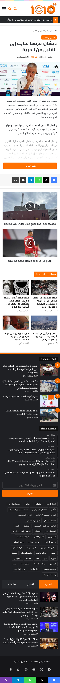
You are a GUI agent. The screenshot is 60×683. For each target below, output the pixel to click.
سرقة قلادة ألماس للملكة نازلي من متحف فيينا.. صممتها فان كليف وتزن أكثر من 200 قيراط (16, 302)
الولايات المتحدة (23, 536)
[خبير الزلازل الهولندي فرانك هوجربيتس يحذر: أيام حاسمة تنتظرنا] (16, 323)
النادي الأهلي (39, 536)
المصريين (52, 536)
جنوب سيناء (31, 547)
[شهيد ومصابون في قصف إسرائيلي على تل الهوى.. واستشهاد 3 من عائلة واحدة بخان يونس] (44, 287)
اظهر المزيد (30, 165)
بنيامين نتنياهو (33, 542)
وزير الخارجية (19, 569)
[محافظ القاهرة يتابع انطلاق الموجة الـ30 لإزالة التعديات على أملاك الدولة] (49, 643)
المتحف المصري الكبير (22, 531)
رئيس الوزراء (26, 553)
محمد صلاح (25, 564)
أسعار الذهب (51, 504)
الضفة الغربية (50, 531)
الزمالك (27, 526)
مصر (14, 564)
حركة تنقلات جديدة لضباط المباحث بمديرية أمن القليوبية (21, 412)
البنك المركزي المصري (18, 509)
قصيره (28, 558)
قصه (37, 558)
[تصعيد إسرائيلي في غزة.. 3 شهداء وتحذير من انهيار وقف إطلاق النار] (44, 323)
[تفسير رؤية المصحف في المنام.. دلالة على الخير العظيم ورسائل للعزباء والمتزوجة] (49, 370)
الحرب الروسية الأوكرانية (46, 515)
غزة (45, 558)
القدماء (38, 531)
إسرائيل (28, 504)
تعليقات (12, 584)
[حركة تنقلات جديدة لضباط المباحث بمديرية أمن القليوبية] (49, 415)
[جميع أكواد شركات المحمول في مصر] (49, 401)
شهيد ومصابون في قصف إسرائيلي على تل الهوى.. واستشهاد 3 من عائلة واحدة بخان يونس (45, 302)
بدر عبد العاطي (50, 542)
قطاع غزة (17, 558)
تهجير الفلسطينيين (48, 547)
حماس (53, 553)
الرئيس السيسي (33, 520)
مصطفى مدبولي (49, 569)
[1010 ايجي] (44, 8)
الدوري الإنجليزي (25, 515)
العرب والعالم (39, 30)
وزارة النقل (34, 569)
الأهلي (53, 509)
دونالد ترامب (41, 553)
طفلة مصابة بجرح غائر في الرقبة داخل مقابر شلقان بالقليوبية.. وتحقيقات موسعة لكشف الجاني (20, 384)
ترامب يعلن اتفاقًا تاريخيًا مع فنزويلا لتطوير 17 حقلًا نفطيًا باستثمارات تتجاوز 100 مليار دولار (21, 627)
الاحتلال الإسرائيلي (39, 509)
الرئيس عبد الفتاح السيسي (45, 526)
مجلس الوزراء (39, 564)
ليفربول (53, 564)
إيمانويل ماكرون (14, 504)
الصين (17, 526)
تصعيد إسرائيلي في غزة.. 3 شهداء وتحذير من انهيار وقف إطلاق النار (45, 336)
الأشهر (30, 584)
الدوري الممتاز (50, 520)
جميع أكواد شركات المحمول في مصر (20, 396)
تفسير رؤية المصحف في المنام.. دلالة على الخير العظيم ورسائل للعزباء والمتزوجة (20, 369)
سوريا (53, 558)
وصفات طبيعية (50, 574)
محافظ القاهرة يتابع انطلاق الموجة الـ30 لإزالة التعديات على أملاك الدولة (20, 641)
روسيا (14, 553)
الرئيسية (51, 30)
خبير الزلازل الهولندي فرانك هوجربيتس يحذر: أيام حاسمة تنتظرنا (16, 336)
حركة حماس (17, 547)
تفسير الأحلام (19, 542)
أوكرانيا (38, 504)
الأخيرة (48, 584)
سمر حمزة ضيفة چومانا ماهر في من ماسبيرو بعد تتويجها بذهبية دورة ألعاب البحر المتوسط (20, 596)
